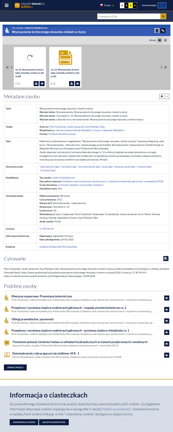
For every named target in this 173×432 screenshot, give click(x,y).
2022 (59, 199)
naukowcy (98, 184)
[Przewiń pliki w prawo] (162, 67)
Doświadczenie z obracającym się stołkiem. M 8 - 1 (45, 353)
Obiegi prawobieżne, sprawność (32, 319)
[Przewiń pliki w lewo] (11, 67)
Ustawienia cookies (24, 422)
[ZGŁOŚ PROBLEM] (156, 30)
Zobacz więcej (15, 367)
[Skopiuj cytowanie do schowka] (165, 258)
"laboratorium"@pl (49, 166)
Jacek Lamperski (75, 126)
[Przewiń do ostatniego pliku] (165, 67)
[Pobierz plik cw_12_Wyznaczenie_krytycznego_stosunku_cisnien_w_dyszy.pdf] (36, 83)
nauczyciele (86, 184)
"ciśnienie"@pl (143, 166)
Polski (107, 5)
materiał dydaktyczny (63, 177)
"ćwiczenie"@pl (68, 166)
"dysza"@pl (107, 166)
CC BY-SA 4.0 (47, 228)
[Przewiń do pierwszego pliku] (7, 67)
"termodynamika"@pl (89, 166)
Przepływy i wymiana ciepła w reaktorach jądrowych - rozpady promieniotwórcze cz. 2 (68, 307)
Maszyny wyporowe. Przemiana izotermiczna (41, 296)
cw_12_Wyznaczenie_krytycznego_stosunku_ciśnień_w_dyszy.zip (65, 73)
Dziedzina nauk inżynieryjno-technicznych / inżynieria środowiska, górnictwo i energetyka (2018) (112, 181)
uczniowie (63, 184)
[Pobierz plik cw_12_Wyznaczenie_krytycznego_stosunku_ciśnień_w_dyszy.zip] (71, 83)
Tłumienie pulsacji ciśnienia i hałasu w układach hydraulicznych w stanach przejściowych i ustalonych (79, 342)
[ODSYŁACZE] (162, 30)
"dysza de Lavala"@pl (124, 166)
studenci (74, 184)
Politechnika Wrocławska (62, 133)
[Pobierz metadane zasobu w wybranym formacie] (164, 96)
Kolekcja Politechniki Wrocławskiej (58, 246)
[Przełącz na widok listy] (165, 40)
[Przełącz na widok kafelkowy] (159, 40)
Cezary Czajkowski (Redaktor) (108, 130)
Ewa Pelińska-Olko (95, 126)
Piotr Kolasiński (57, 126)
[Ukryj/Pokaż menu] (6, 5)
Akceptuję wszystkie (53, 422)
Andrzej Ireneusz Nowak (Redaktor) (73, 130)
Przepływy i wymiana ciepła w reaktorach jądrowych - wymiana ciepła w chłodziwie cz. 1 (70, 330)
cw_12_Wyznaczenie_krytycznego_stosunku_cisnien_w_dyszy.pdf (29, 73)
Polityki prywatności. (116, 409)
